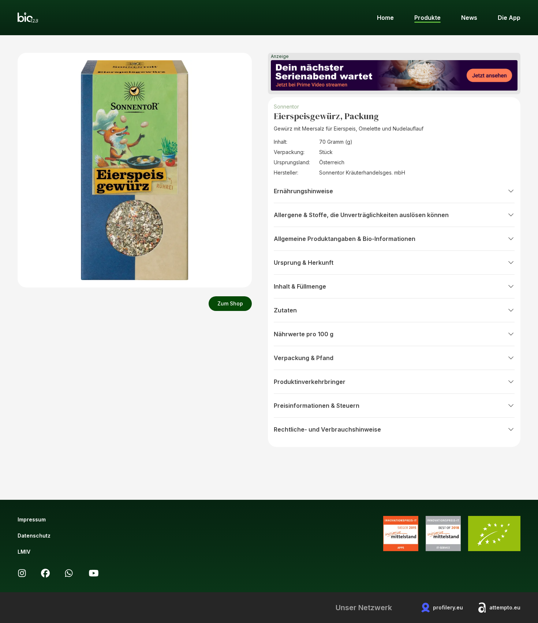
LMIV (24, 552)
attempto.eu (504, 607)
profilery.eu (448, 607)
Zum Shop (230, 303)
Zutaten (285, 310)
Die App (509, 17)
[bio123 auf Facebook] (45, 573)
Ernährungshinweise (303, 191)
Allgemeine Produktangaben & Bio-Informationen (344, 238)
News (469, 17)
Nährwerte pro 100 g (303, 334)
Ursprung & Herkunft (303, 262)
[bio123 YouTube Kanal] (94, 573)
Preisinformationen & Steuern (316, 405)
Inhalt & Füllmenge (300, 286)
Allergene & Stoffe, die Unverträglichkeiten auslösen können (361, 215)
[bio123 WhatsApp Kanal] (68, 573)
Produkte (427, 17)
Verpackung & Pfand (303, 358)
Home (385, 17)
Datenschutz (34, 535)
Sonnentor (286, 106)
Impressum (32, 519)
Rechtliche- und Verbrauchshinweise (327, 429)
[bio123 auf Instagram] (22, 573)
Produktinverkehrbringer (309, 381)
